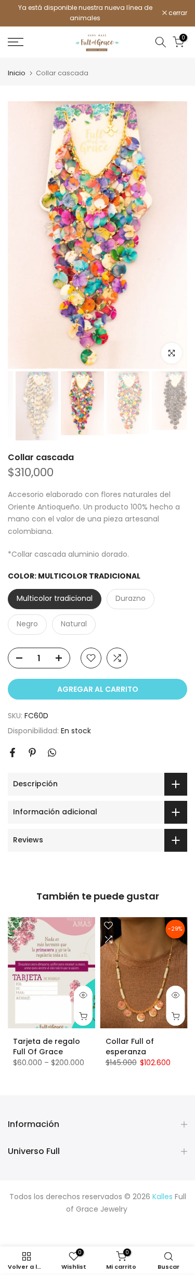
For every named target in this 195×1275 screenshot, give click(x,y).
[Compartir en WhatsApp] (52, 752)
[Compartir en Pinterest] (32, 752)
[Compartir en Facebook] (12, 752)
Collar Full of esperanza (130, 1046)
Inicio (16, 73)
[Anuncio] (85, 13)
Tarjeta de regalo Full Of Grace (46, 1046)
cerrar (177, 13)
